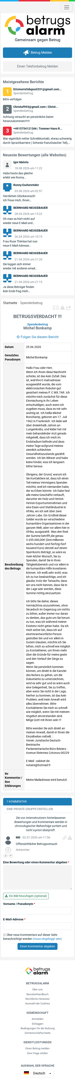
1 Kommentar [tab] (16, 801)
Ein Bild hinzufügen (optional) (27, 896)
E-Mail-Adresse (14, 919)
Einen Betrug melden (37, 1048)
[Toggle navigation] (66, 7)
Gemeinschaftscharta (37, 1032)
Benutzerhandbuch (37, 994)
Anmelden (38, 1018)
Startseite (10, 303)
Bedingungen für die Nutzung (38, 1028)
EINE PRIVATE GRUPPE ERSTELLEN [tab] (30, 809)
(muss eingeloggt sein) (47, 938)
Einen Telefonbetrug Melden (37, 66)
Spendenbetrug (31, 303)
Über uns (37, 989)
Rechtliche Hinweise (37, 998)
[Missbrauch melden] (70, 838)
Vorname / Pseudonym (19, 904)
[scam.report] (62, 307)
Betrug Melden (41, 53)
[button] (69, 307)
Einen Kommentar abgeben (37, 946)
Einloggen (37, 1023)
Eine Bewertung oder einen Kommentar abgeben (36, 862)
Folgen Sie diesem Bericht (40, 337)
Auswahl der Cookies (37, 1003)
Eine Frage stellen (37, 1053)
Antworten (23, 849)
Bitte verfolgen (12, 99)
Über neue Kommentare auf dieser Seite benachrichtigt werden (32, 937)
